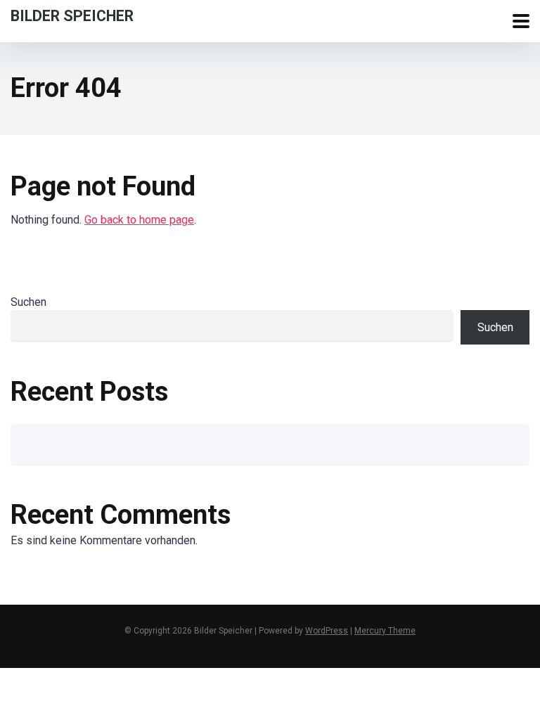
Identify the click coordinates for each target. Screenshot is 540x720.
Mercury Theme (385, 631)
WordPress (326, 631)
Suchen (28, 302)
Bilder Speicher (72, 15)
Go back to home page (139, 219)
